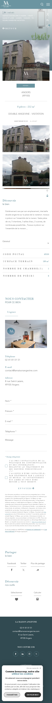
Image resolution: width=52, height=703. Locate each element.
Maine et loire (8, 18)
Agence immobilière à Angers (14, 16)
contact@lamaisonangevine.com (21, 370)
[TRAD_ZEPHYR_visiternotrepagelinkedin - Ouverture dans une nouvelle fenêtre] (22, 653)
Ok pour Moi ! (33, 695)
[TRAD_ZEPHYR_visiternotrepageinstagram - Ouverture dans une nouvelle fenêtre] (29, 653)
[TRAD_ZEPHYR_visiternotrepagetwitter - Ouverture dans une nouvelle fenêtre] (36, 653)
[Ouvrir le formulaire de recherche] (42, 4)
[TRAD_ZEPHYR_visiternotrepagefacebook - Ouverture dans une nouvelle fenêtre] (15, 653)
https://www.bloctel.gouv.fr (39, 522)
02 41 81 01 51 (12, 359)
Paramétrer (12, 695)
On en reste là (32, 668)
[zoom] (26, 151)
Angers (19, 18)
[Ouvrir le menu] (48, 4)
